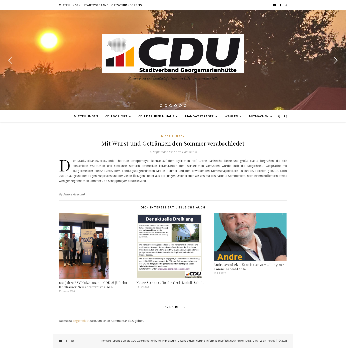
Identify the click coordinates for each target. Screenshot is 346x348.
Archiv (271, 340)
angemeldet (81, 321)
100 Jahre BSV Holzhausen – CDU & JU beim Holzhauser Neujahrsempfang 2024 (93, 285)
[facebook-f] (281, 5)
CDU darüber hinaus (156, 116)
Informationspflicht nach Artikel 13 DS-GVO (232, 340)
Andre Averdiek (74, 194)
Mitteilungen (70, 5)
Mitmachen (259, 116)
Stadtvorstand (96, 5)
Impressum (169, 340)
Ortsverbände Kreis (126, 5)
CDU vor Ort (116, 116)
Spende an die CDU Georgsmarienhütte (137, 340)
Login (263, 340)
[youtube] (275, 5)
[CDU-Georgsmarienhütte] (173, 53)
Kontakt (106, 340)
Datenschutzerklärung (191, 340)
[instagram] (286, 5)
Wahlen (231, 116)
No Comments (187, 152)
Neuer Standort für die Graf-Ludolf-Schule (170, 283)
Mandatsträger (199, 116)
